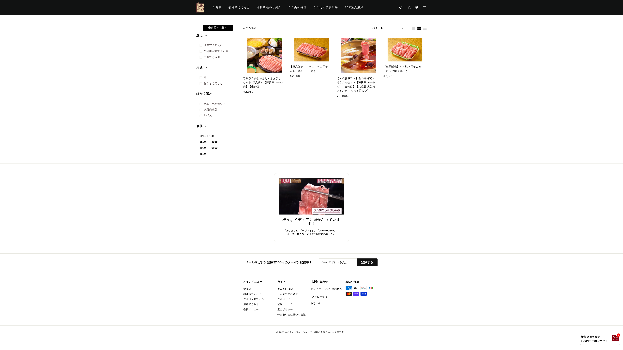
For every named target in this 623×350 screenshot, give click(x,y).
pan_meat (202, 109)
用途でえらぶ (251, 304)
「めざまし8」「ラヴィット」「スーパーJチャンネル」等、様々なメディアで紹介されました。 (311, 232)
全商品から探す (217, 27)
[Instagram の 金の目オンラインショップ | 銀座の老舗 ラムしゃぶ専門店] (313, 303)
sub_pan (202, 77)
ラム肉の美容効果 (325, 7)
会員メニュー (251, 309)
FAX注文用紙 (354, 7)
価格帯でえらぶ (239, 7)
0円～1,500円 (208, 136)
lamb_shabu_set (202, 103)
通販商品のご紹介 (269, 7)
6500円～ (205, 153)
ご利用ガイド (285, 299)
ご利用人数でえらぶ (254, 299)
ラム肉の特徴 (297, 7)
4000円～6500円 (210, 147)
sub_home (202, 83)
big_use (202, 57)
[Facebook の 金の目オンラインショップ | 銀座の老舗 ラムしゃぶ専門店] (319, 303)
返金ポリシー (285, 309)
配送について (285, 304)
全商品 (217, 7)
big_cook (202, 45)
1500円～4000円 (210, 141)
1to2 (202, 115)
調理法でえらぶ (252, 293)
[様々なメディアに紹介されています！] (311, 196)
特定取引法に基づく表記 (291, 314)
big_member (202, 51)
